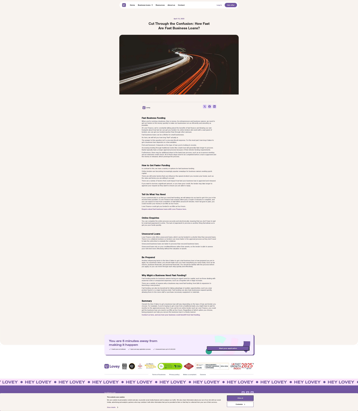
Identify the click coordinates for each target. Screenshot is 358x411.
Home (132, 5)
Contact (181, 5)
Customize (239, 404)
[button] (145, 5)
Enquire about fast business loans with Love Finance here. (164, 209)
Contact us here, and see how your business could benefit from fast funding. (171, 315)
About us (171, 5)
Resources (160, 5)
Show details (111, 407)
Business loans (144, 5)
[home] (124, 5)
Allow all (240, 398)
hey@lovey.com (110, 393)
